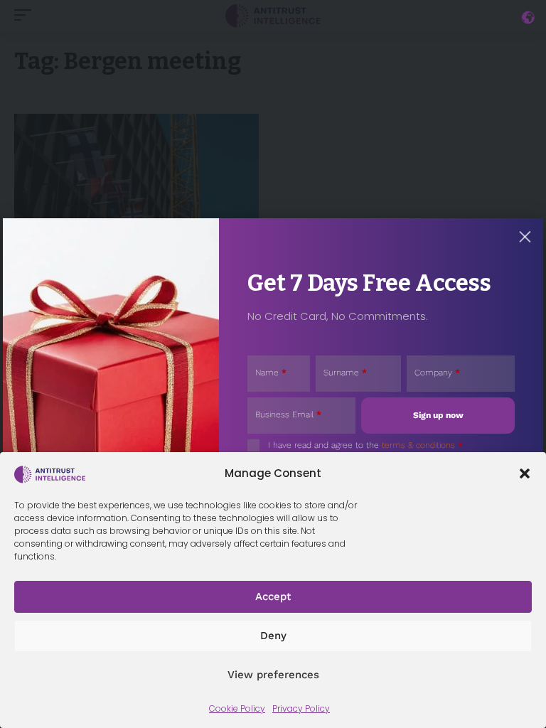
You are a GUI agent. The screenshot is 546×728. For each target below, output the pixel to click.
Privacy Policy (301, 708)
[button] (525, 473)
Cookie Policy (237, 708)
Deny (273, 635)
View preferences (273, 674)
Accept (273, 596)
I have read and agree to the (365, 445)
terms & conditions (418, 445)
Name (271, 373)
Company (437, 373)
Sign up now (438, 415)
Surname (345, 373)
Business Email (288, 414)
